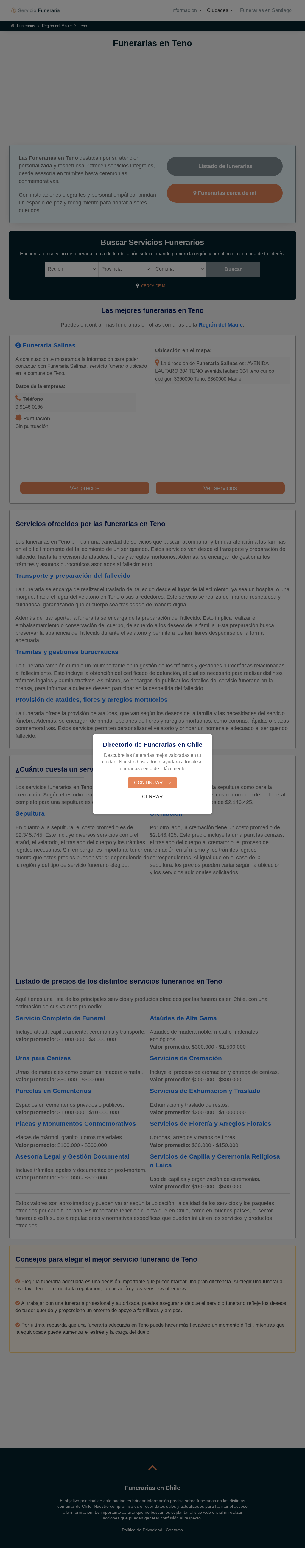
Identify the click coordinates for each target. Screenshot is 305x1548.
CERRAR (152, 796)
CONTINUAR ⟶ (152, 782)
